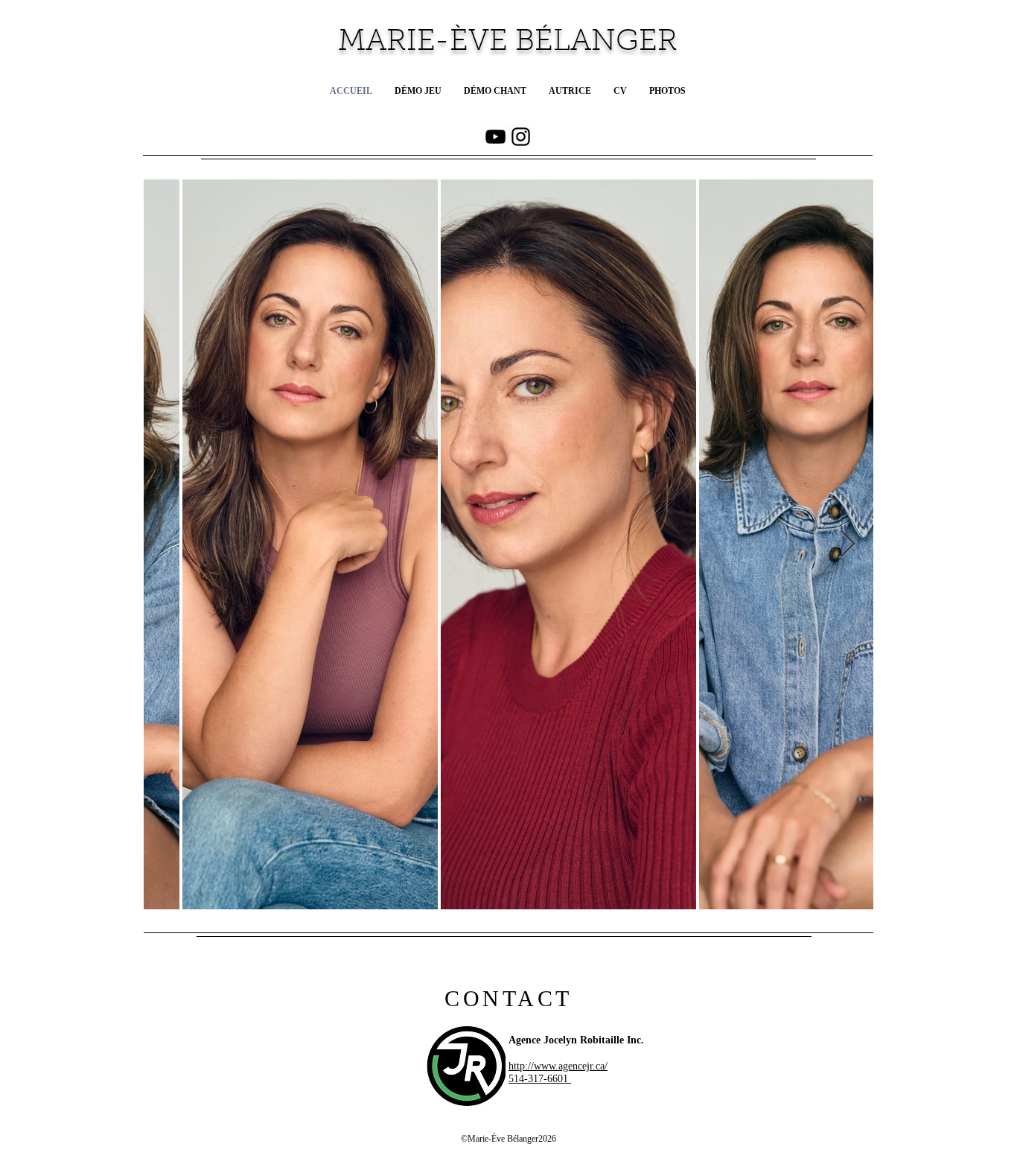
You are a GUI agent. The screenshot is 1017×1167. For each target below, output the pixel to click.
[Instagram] (520, 136)
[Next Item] (847, 544)
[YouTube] (495, 136)
